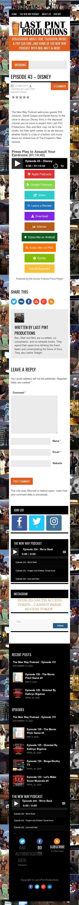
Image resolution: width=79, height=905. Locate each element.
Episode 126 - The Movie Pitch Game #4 (39, 676)
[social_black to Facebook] (29, 303)
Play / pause (15, 552)
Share (42, 195)
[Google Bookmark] (44, 303)
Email (57, 452)
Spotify (41, 258)
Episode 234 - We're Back (26, 562)
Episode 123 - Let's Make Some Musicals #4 (41, 778)
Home (14, 14)
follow (60, 625)
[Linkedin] (49, 888)
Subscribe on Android (41, 237)
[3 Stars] (20, 97)
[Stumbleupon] (36, 303)
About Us (46, 14)
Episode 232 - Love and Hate (27, 579)
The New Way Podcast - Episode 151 (34, 662)
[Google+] (43, 888)
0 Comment (60, 86)
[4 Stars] (24, 97)
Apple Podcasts (41, 174)
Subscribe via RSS (41, 247)
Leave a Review (41, 205)
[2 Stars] (16, 97)
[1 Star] (13, 97)
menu (64, 552)
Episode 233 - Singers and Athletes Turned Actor (35, 570)
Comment (19, 392)
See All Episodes (39, 268)
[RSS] (51, 303)
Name (57, 441)
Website (57, 463)
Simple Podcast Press (44, 278)
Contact (57, 14)
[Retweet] (14, 303)
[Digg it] (21, 303)
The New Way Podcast (29, 14)
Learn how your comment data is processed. (39, 492)
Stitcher (41, 226)
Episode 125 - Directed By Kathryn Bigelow (40, 692)
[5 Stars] (27, 97)
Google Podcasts (41, 184)
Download (41, 216)
